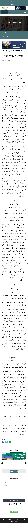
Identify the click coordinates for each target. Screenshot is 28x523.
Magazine (8, 32)
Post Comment (14, 511)
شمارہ (3, 12)
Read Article (14, 471)
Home (3, 32)
